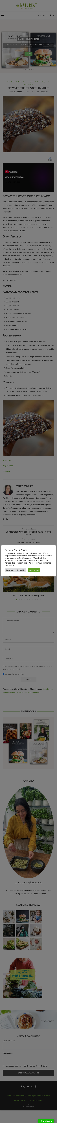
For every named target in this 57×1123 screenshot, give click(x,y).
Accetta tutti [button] (34, 570)
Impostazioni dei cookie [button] (15, 570)
